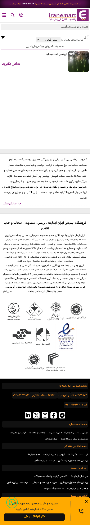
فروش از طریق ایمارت (54, 455)
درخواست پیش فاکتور (17, 482)
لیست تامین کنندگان (45, 461)
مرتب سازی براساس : (71, 40)
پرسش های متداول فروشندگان (73, 461)
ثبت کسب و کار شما (78, 455)
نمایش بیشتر (9, 204)
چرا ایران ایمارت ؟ (79, 476)
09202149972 (28, 4)
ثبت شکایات (51, 439)
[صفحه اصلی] (67, 15)
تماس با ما (82, 433)
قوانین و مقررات (18, 433)
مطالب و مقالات (37, 433)
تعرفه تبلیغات (33, 455)
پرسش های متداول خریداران (74, 482)
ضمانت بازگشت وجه (54, 489)
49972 (35, 517)
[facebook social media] (53, 416)
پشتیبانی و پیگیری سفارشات (74, 439)
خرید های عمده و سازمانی (44, 482)
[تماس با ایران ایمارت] (21, 16)
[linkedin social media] (28, 416)
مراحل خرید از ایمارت (77, 489)
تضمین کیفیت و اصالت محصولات (50, 476)
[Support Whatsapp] (12, 502)
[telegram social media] (62, 416)
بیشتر (6, 291)
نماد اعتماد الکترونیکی (65, 336)
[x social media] (36, 416)
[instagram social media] (45, 416)
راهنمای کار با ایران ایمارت (61, 433)
